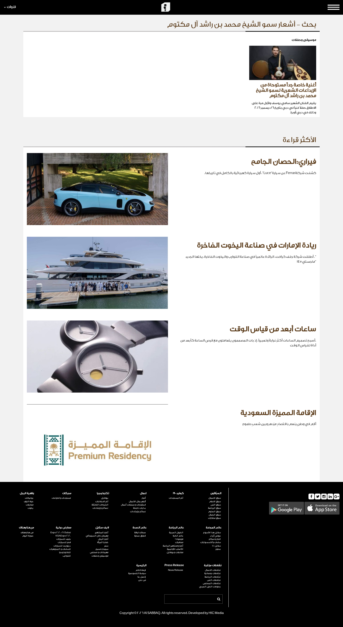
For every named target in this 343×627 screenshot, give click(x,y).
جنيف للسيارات (63, 539)
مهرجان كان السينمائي (97, 536)
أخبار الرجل (103, 539)
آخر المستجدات (176, 498)
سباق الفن (215, 505)
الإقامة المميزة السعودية (278, 413)
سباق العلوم (214, 511)
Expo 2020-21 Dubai (60, 532)
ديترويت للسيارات (62, 546)
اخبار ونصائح (215, 539)
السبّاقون (215, 493)
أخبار (144, 498)
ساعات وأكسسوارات (210, 542)
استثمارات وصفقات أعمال (133, 505)
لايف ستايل (102, 527)
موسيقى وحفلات (99, 556)
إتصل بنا (141, 577)
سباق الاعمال (214, 498)
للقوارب (67, 556)
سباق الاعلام (215, 501)
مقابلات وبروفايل (175, 552)
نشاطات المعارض (212, 583)
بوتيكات (29, 498)
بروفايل (104, 498)
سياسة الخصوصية (137, 573)
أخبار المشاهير (101, 532)
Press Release (174, 565)
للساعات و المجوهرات (60, 549)
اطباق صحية (140, 536)
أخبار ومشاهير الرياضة (173, 546)
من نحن (142, 580)
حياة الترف (28, 501)
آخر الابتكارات (101, 501)
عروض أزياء (215, 536)
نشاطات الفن (214, 580)
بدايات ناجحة (139, 508)
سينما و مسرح (101, 549)
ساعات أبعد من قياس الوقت (273, 329)
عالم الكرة (178, 536)
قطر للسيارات (64, 542)
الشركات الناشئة (99, 505)
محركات (66, 493)
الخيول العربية (176, 532)
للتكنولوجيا (65, 552)
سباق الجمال (215, 515)
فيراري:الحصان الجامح (283, 162)
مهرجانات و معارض (99, 552)
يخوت (30, 508)
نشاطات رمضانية (212, 573)
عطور (218, 549)
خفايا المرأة (102, 542)
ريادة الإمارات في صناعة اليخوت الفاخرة (256, 245)
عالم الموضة (213, 527)
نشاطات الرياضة (212, 577)
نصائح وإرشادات (138, 511)
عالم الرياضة (176, 527)
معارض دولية (63, 527)
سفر (106, 546)
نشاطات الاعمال (213, 570)
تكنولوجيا (103, 493)
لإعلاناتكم (141, 570)
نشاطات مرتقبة (212, 565)
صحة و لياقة (140, 532)
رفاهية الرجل (27, 493)
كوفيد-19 (178, 493)
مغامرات (179, 542)
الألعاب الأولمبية (175, 549)
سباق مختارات (214, 518)
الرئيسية (141, 565)
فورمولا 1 (179, 539)
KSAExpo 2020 (63, 536)
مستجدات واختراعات (61, 498)
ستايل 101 (216, 546)
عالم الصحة (140, 527)
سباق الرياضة (214, 508)
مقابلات (29, 505)
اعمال (143, 493)
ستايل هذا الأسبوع (212, 532)
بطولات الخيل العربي (210, 586)
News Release (175, 570)
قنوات (11, 7)
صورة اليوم (27, 536)
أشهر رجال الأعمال (137, 501)
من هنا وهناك (26, 527)
